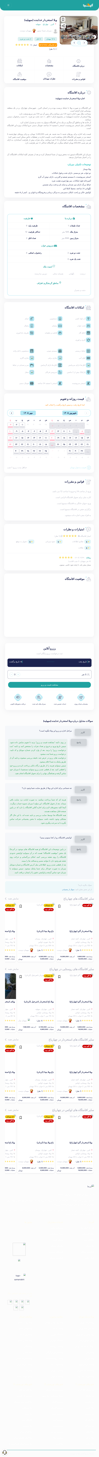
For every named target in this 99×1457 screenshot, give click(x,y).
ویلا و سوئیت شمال (24, 1376)
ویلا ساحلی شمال (25, 1340)
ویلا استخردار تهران (86, 1364)
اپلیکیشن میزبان (56, 1258)
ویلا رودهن (90, 1437)
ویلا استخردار (57, 1328)
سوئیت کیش (58, 1420)
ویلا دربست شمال (25, 1322)
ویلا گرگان (90, 1432)
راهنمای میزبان (57, 1246)
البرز (53, 24)
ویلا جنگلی (28, 1346)
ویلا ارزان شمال (25, 1334)
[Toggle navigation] (8, 5)
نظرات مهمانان (49, 78)
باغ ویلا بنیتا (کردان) (45, 931)
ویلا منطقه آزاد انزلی (85, 1390)
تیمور (39, 30)
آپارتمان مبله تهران (86, 1328)
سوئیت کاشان (57, 1402)
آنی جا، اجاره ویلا (87, 1228)
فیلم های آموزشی (55, 1252)
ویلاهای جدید (89, 1240)
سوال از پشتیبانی (68, 889)
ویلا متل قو (89, 1420)
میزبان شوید (58, 1240)
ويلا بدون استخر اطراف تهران (20, 1444)
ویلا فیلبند (59, 1444)
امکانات (19, 65)
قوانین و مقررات (78, 79)
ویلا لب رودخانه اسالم (54, 1358)
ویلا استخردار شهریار (85, 1370)
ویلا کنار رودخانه (56, 1346)
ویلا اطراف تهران (87, 1322)
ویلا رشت (28, 1370)
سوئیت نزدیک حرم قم (54, 1390)
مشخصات (49, 65)
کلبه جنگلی (27, 1352)
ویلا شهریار (89, 1358)
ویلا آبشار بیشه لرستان (23, 1402)
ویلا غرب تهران (57, 1370)
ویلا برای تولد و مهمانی (54, 1322)
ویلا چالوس (89, 1402)
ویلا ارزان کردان (25, 1432)
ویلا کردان (90, 1352)
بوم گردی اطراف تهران (84, 1346)
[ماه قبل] (86, 413)
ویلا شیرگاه (89, 1426)
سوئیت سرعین (57, 1432)
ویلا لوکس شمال (25, 1328)
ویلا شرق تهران (57, 1376)
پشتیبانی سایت (57, 1228)
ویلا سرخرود (89, 1414)
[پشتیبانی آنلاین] (4, 1452)
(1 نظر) (52, 49)
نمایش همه (13, 898)
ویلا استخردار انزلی (24, 1364)
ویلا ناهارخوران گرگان (54, 1352)
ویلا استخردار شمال (24, 1358)
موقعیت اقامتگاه (19, 79)
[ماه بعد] (12, 413)
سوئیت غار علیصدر (24, 1396)
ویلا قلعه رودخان (25, 1390)
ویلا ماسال (89, 1396)
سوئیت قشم (58, 1426)
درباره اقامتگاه (78, 66)
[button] (84, 43)
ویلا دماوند (90, 1444)
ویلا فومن (28, 1414)
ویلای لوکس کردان (86, 1340)
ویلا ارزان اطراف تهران (23, 1437)
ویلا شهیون (27, 1426)
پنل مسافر (90, 1246)
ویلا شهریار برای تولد (85, 1376)
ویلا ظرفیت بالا (57, 1364)
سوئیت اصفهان (57, 1408)
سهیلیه (38, 24)
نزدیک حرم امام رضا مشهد (52, 1396)
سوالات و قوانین (56, 1234)
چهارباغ (45, 24)
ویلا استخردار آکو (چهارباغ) (80, 931)
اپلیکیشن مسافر (87, 1252)
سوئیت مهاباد (57, 1437)
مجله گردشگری (87, 1234)
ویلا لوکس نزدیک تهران (85, 1334)
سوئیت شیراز (57, 1414)
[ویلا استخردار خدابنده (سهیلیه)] (79, 30)
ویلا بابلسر (90, 1408)
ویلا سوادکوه (27, 1408)
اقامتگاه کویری (57, 1334)
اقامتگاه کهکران (56, 1340)
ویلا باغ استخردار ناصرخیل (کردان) (39, 1001)
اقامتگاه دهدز (26, 1420)
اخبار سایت (89, 1258)
